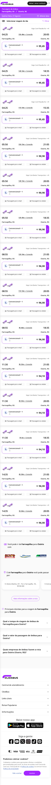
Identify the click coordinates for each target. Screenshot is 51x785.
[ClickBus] (7, 3)
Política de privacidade (11, 769)
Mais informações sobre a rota (25, 598)
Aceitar (32, 773)
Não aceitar (17, 773)
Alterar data (44, 16)
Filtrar (47, 21)
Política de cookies (27, 767)
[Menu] (49, 3)
